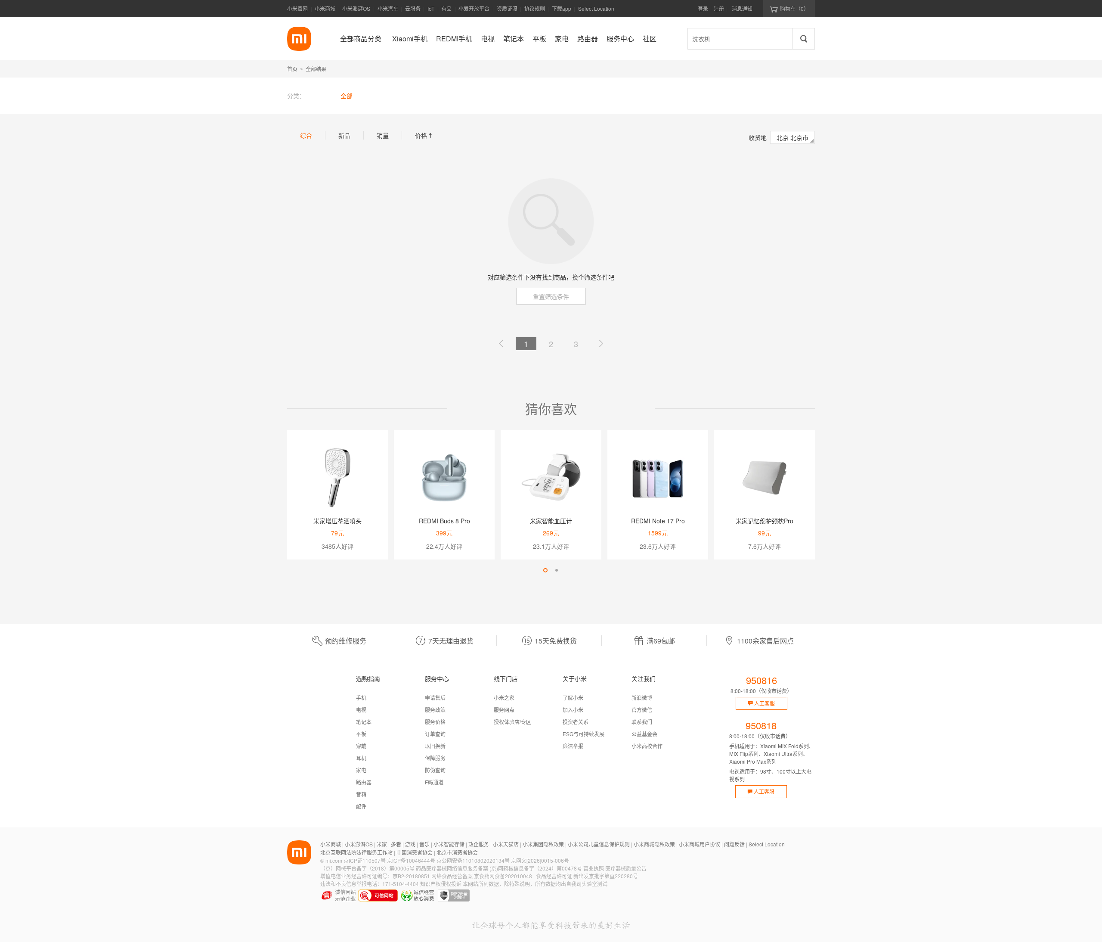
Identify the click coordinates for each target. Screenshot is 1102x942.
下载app (561, 11)
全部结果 (316, 68)
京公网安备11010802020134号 (473, 860)
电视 (361, 709)
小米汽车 (388, 8)
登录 (703, 8)
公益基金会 (644, 733)
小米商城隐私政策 (654, 844)
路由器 (363, 782)
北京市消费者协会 (457, 852)
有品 (446, 8)
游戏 (410, 844)
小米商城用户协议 (699, 844)
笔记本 (363, 721)
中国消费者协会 (414, 852)
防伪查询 (435, 770)
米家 (382, 844)
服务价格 (435, 721)
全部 (347, 95)
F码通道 (434, 782)
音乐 (424, 844)
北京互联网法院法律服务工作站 (356, 852)
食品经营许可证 (554, 876)
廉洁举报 (573, 745)
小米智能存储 (448, 844)
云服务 (413, 8)
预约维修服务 (345, 641)
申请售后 (435, 697)
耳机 (361, 758)
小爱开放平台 (473, 8)
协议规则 (534, 8)
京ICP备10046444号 (411, 860)
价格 (424, 135)
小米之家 (504, 697)
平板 (361, 733)
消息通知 (742, 8)
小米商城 (325, 8)
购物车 (794, 8)
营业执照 (593, 868)
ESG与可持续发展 (583, 733)
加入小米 (573, 709)
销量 (383, 135)
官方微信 (641, 709)
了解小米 (573, 697)
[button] (545, 570)
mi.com (333, 860)
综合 (306, 135)
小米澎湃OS (356, 8)
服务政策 (435, 709)
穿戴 (361, 745)
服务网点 (504, 709)
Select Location (596, 8)
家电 (361, 770)
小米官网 (297, 8)
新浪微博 (641, 697)
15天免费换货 (556, 641)
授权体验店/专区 (512, 721)
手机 (361, 697)
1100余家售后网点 (765, 641)
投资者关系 (575, 721)
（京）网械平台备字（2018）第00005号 (367, 868)
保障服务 (435, 758)
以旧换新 (435, 745)
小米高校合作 (646, 745)
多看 (396, 844)
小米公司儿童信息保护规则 (599, 844)
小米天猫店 (506, 844)
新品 (344, 135)
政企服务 (478, 844)
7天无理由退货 (451, 641)
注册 (719, 8)
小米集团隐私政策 (543, 844)
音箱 (361, 794)
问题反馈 (734, 844)
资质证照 (507, 8)
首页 (292, 68)
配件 (361, 806)
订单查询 (435, 733)
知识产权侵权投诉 (440, 883)
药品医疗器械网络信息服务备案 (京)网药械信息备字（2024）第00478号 (499, 868)
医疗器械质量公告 (626, 868)
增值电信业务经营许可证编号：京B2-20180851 (375, 876)
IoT (430, 8)
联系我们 (641, 721)
